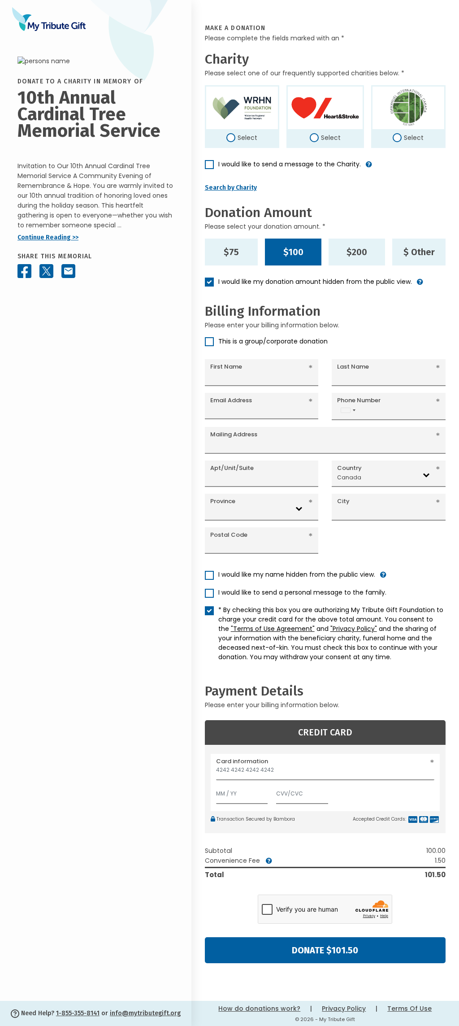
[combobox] (348, 410)
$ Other (419, 252)
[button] (369, 168)
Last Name (353, 366)
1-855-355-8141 (78, 1013)
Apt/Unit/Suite (232, 468)
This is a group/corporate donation (273, 341)
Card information (242, 761)
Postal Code (228, 534)
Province (222, 501)
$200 (356, 252)
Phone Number (359, 400)
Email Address (231, 400)
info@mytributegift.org (145, 1013)
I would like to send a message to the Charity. (289, 164)
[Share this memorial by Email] (68, 271)
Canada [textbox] (349, 477)
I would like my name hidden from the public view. (296, 574)
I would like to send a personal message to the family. (302, 592)
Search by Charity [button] (231, 187)
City (343, 501)
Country (349, 468)
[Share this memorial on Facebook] (24, 271)
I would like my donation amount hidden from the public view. (315, 281)
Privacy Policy (344, 1008)
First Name (226, 366)
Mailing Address (233, 434)
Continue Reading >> (47, 237)
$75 (231, 252)
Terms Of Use (409, 1008)
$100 (293, 252)
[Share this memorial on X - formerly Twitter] (46, 271)
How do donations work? (259, 1008)
